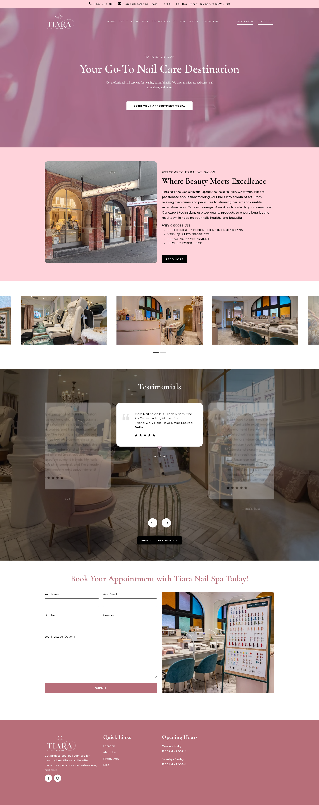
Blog (106, 765)
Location (109, 746)
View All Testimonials (159, 540)
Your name (52, 594)
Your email (110, 594)
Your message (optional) (60, 636)
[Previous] (152, 522)
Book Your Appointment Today (159, 105)
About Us (109, 752)
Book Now (245, 21)
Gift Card (265, 21)
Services (108, 615)
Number (50, 615)
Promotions (111, 758)
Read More (174, 259)
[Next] (166, 522)
